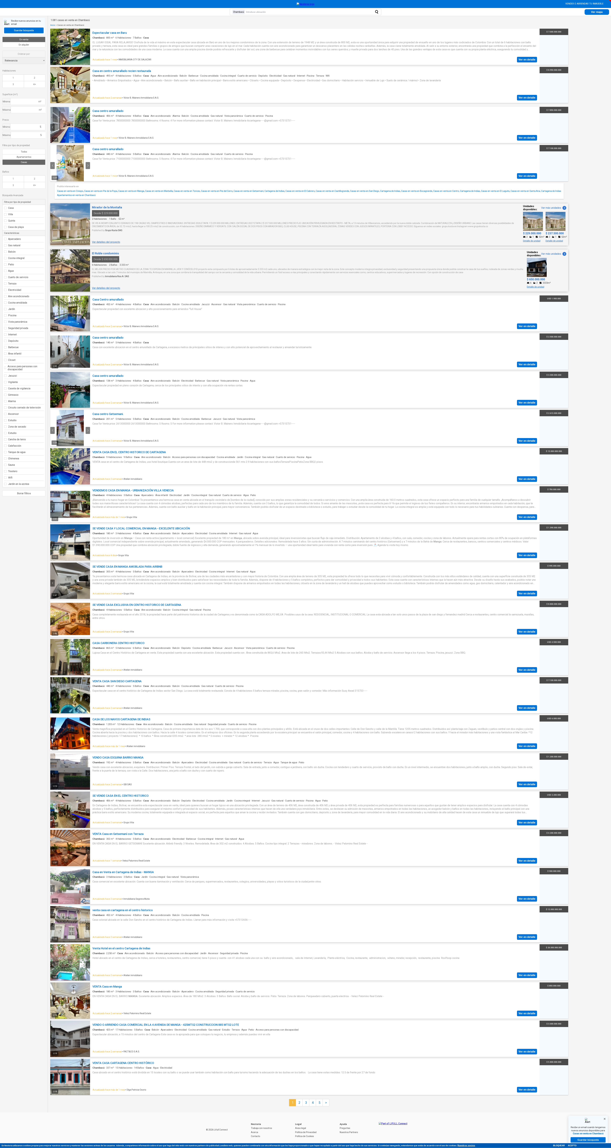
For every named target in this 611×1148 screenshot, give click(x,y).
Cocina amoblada (17, 302)
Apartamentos (24, 157)
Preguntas (345, 1128)
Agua (11, 270)
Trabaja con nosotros (261, 1128)
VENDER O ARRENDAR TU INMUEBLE (584, 3)
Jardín (11, 309)
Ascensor (13, 413)
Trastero (12, 471)
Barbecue (13, 347)
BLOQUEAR (559, 1145)
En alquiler (24, 44)
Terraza (12, 283)
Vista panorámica (17, 321)
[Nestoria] (305, 4)
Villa (10, 214)
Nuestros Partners (349, 1132)
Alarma (12, 401)
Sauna (11, 464)
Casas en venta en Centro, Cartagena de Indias (456, 191)
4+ (34, 84)
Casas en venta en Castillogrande (332, 191)
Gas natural (14, 245)
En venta (24, 39)
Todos (24, 151)
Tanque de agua (16, 452)
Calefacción (14, 445)
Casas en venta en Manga (131, 191)
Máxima (7, 110)
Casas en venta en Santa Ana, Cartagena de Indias (536, 191)
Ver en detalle (527, 59)
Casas (24, 162)
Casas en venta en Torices (187, 191)
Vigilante (13, 382)
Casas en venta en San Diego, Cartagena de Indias (375, 191)
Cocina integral (16, 258)
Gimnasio (13, 394)
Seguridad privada (18, 328)
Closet (11, 359)
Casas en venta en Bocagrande (416, 191)
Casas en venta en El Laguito (495, 191)
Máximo (7, 135)
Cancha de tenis (17, 439)
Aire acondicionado (18, 296)
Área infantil (14, 353)
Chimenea (13, 458)
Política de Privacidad (305, 1132)
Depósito (13, 340)
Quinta (11, 220)
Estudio (12, 420)
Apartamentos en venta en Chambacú (76, 195)
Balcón (12, 251)
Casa (11, 207)
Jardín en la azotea (18, 483)
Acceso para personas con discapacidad (22, 368)
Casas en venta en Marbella (159, 191)
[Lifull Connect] (393, 1130)
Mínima (6, 101)
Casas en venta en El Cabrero (300, 191)
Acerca (254, 1132)
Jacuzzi (12, 375)
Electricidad (14, 289)
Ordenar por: (24, 54)
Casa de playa (16, 227)
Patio (11, 264)
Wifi (10, 477)
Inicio (52, 25)
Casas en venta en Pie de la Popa (100, 191)
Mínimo (6, 127)
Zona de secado (17, 426)
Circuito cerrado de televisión (24, 407)
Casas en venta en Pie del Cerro (217, 191)
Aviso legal (300, 1128)
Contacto (255, 1136)
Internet (12, 334)
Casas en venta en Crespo (70, 191)
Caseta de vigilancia (19, 388)
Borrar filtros (24, 493)
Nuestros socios (466, 1145)
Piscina (12, 315)
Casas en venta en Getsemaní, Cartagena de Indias (259, 191)
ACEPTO (572, 1145)
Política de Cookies (304, 1136)
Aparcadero (14, 239)
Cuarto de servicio (18, 277)
